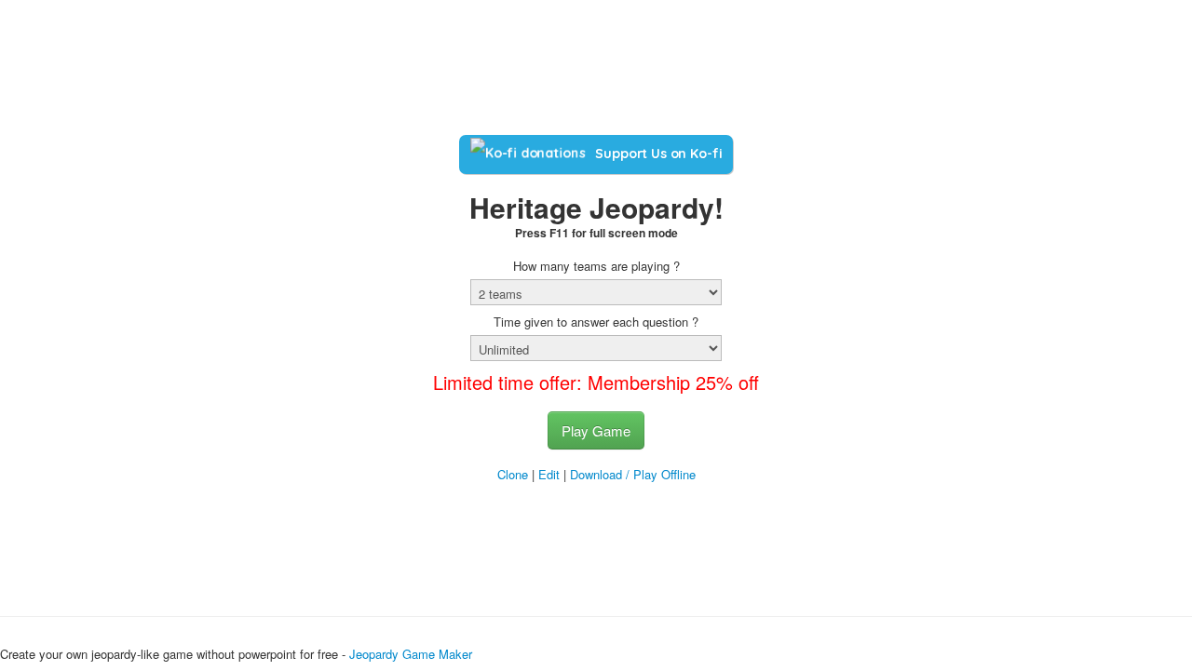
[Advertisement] (596, 72)
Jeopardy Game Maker (410, 654)
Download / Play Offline (633, 474)
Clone (512, 474)
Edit (549, 474)
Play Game (596, 430)
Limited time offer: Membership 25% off (596, 382)
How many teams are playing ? (596, 266)
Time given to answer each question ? (596, 322)
